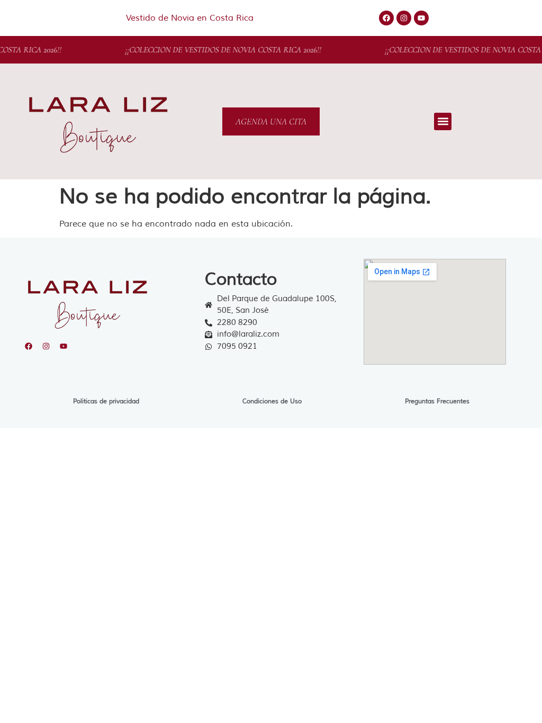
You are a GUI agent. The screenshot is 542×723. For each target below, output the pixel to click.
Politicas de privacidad (106, 401)
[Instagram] (403, 18)
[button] (442, 121)
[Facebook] (386, 18)
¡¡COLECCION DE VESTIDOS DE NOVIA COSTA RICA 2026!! (218, 49)
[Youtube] (421, 18)
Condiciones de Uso (272, 401)
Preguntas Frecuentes (437, 401)
